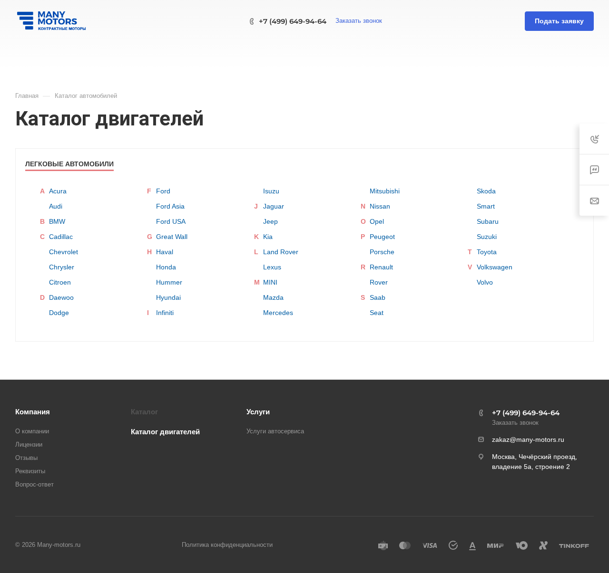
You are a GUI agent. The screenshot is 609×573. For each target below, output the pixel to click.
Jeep (270, 221)
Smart (486, 206)
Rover (379, 282)
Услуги (258, 412)
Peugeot (382, 236)
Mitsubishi (385, 191)
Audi (55, 206)
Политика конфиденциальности (227, 544)
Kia (268, 236)
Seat (376, 312)
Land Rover (280, 252)
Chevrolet (63, 252)
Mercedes (278, 312)
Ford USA (171, 221)
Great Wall (171, 236)
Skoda (486, 191)
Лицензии (28, 444)
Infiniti (165, 312)
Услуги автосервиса (275, 431)
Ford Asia (170, 206)
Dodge (59, 312)
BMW (57, 221)
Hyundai (168, 297)
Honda (166, 267)
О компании (32, 431)
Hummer (169, 282)
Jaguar (273, 206)
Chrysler (61, 267)
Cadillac (61, 236)
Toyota (487, 252)
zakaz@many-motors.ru (528, 439)
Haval (164, 252)
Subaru (488, 221)
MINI (270, 282)
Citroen (60, 282)
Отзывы (26, 457)
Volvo (485, 282)
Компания (32, 412)
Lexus (272, 267)
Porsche (382, 252)
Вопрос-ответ (34, 484)
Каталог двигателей (165, 432)
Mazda (273, 297)
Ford (163, 191)
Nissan (380, 206)
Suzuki (487, 236)
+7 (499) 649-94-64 (292, 21)
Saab (377, 297)
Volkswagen (494, 267)
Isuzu (271, 191)
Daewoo (61, 297)
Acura (58, 191)
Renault (381, 267)
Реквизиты (30, 471)
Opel (377, 221)
